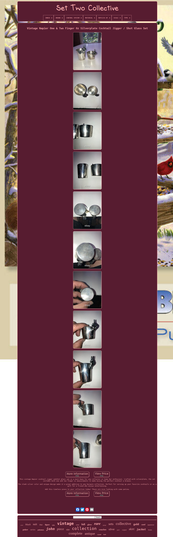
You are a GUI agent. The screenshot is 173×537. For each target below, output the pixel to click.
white (53, 525)
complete (75, 533)
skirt (131, 529)
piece (60, 529)
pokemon (41, 530)
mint (77, 525)
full (83, 524)
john (50, 529)
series (32, 530)
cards (21, 525)
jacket (141, 529)
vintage (65, 523)
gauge (104, 525)
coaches (102, 529)
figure (47, 525)
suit (35, 524)
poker (25, 529)
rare (97, 523)
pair (118, 530)
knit (104, 534)
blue (41, 525)
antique (90, 533)
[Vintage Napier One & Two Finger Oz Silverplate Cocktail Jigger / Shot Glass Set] (87, 51)
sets (111, 524)
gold (136, 524)
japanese (151, 525)
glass (89, 524)
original (124, 530)
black (28, 524)
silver (112, 529)
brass (150, 530)
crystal (99, 534)
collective (123, 523)
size (68, 529)
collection (84, 528)
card (143, 524)
